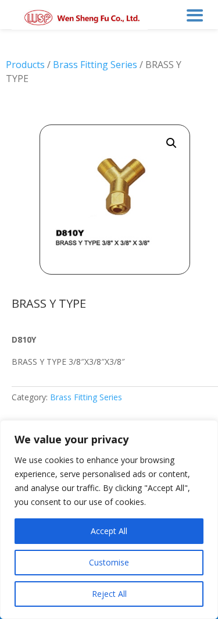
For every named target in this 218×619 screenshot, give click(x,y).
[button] (171, 143)
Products (25, 64)
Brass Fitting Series (95, 64)
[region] (109, 519)
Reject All (109, 593)
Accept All (109, 530)
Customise (109, 562)
